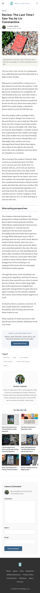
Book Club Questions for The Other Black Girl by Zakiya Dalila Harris (28, 449)
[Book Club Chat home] (20, 563)
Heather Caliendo (13, 26)
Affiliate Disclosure (14, 575)
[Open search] (37, 3)
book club (6, 357)
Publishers (23, 578)
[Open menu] (3, 3)
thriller (5, 365)
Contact (20, 582)
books (14, 357)
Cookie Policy (11, 578)
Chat (21, 571)
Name (7, 528)
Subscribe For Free (19, 343)
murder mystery (8, 361)
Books (4, 11)
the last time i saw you (23, 361)
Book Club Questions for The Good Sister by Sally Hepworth (9, 429)
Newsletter (30, 571)
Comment (8, 499)
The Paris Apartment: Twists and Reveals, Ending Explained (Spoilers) (10, 449)
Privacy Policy (28, 575)
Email (7, 537)
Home (8, 571)
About (31, 578)
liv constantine (24, 357)
